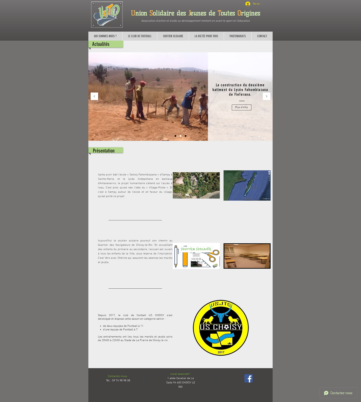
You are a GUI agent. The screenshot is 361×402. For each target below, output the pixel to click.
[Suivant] (266, 97)
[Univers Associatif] (185, 136)
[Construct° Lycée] (180, 136)
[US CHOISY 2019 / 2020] (175, 136)
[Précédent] (94, 97)
